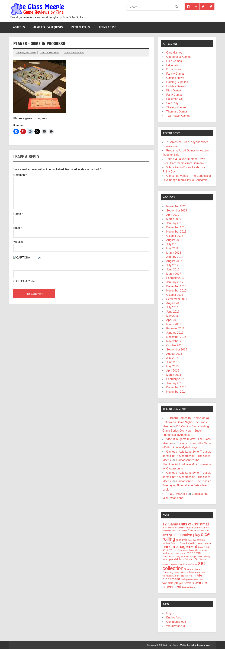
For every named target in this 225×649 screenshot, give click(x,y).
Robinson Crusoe (189, 564)
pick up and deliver (173, 559)
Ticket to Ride (191, 576)
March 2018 (173, 252)
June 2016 (172, 311)
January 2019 (174, 223)
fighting (166, 543)
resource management (172, 564)
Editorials (172, 65)
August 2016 (174, 303)
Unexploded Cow (195, 579)
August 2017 (174, 261)
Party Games (174, 94)
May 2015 (172, 366)
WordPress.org (175, 625)
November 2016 (176, 290)
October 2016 (174, 294)
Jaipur (200, 547)
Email (17, 228)
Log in (170, 613)
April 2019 (172, 214)
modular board (178, 553)
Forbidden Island (194, 543)
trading (184, 579)
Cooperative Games (178, 56)
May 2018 (172, 248)
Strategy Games (176, 107)
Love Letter (189, 550)
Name (18, 214)
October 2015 (174, 345)
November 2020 (176, 206)
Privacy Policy (80, 27)
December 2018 (176, 227)
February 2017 (175, 277)
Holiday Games (176, 86)
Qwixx (202, 559)
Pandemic (193, 553)
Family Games (175, 73)
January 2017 (174, 282)
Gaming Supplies (177, 82)
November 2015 (176, 341)
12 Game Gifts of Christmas (186, 524)
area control (180, 528)
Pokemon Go (174, 98)
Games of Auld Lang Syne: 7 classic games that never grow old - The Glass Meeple (186, 456)
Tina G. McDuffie (49, 52)
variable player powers (178, 583)
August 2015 (174, 353)
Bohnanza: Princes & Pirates (174, 531)
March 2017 (173, 273)
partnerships (191, 556)
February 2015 (175, 379)
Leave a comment (74, 52)
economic (181, 539)
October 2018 (174, 235)
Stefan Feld (178, 575)
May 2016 (172, 315)
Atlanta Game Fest (195, 527)
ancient (171, 528)
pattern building (203, 556)
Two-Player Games (178, 115)
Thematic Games (177, 111)
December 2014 (176, 387)
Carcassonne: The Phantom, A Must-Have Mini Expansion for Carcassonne (186, 464)
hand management (179, 546)
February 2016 (175, 328)
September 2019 (176, 210)
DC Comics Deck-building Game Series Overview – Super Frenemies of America (185, 430)
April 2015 (172, 370)
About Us (19, 27)
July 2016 (172, 307)
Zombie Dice (188, 587)
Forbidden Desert (178, 543)
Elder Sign (192, 540)
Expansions (173, 69)
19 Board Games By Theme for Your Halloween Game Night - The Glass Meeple (186, 422)
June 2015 (172, 362)
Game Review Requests (48, 27)
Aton (208, 528)
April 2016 (172, 320)
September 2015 (176, 349)
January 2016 (174, 332)
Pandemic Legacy (173, 556)
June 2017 (172, 269)
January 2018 (174, 256)
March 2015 (173, 374)
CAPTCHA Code (24, 281)
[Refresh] (39, 258)
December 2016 (176, 286)
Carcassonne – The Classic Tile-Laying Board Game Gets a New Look (186, 485)
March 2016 (173, 324)
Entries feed (173, 617)
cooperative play (186, 535)
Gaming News (175, 77)
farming (201, 540)
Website (18, 241)
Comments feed (176, 621)
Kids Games (174, 90)
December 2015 (176, 336)
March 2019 (173, 218)
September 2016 (176, 298)
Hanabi (207, 543)
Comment (20, 175)
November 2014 (176, 391)
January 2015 (174, 383)
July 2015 (172, 357)
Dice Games (174, 60)
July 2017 (172, 265)
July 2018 (172, 244)
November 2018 (176, 231)
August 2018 (174, 240)
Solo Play (172, 103)
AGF (164, 527)
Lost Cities (178, 550)
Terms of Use (107, 27)
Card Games (174, 52)
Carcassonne (196, 530)
